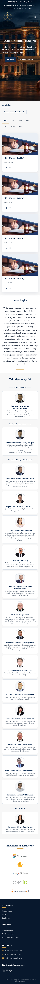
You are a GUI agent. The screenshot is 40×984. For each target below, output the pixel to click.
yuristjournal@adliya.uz (29, 5)
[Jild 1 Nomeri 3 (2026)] (20, 184)
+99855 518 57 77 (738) (12, 5)
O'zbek (11, 8)
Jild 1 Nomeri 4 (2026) (14, 158)
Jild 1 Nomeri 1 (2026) (14, 278)
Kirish (30, 8)
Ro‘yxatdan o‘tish (22, 8)
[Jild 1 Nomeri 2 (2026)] (20, 224)
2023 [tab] (27, 121)
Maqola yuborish (26, 60)
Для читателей (7, 930)
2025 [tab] (13, 121)
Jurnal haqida (7, 911)
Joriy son (10, 60)
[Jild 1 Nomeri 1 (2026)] (20, 265)
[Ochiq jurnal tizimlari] (8, 17)
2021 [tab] (13, 126)
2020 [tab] (20, 126)
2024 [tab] (20, 121)
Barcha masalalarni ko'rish (14, 112)
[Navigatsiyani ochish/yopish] (35, 17)
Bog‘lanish (6, 918)
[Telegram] (7, 971)
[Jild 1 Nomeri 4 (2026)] (20, 144)
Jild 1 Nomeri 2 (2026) (14, 238)
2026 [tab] (5, 121)
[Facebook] (3, 971)
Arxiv (4, 915)
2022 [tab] (5, 126)
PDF (10, 168)
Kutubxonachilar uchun (10, 937)
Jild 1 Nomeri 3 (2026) (14, 198)
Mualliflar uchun (8, 934)
